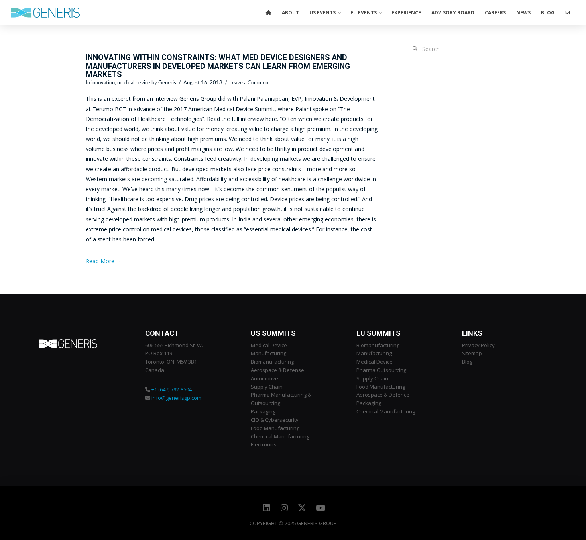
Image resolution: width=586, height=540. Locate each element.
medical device (133, 83)
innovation (103, 83)
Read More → (104, 261)
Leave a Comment (249, 83)
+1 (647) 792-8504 (171, 389)
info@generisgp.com (176, 397)
